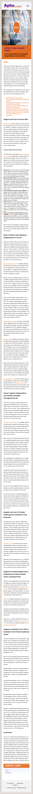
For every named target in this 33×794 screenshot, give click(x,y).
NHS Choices (7, 123)
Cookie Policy (20, 783)
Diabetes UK (7, 339)
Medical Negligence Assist (10, 321)
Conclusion (9, 115)
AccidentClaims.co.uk (9, 379)
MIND (5, 599)
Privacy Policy (10, 783)
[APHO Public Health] (13, 7)
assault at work (20, 382)
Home (7, 770)
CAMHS (11, 214)
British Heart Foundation (10, 263)
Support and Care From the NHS (14, 97)
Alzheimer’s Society (9, 543)
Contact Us (8, 772)
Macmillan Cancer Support (10, 422)
